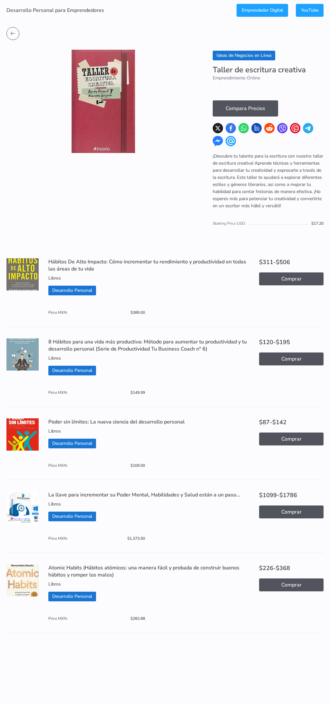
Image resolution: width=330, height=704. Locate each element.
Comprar (291, 278)
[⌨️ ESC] (12, 33)
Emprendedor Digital (262, 10)
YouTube (309, 10)
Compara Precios (245, 108)
